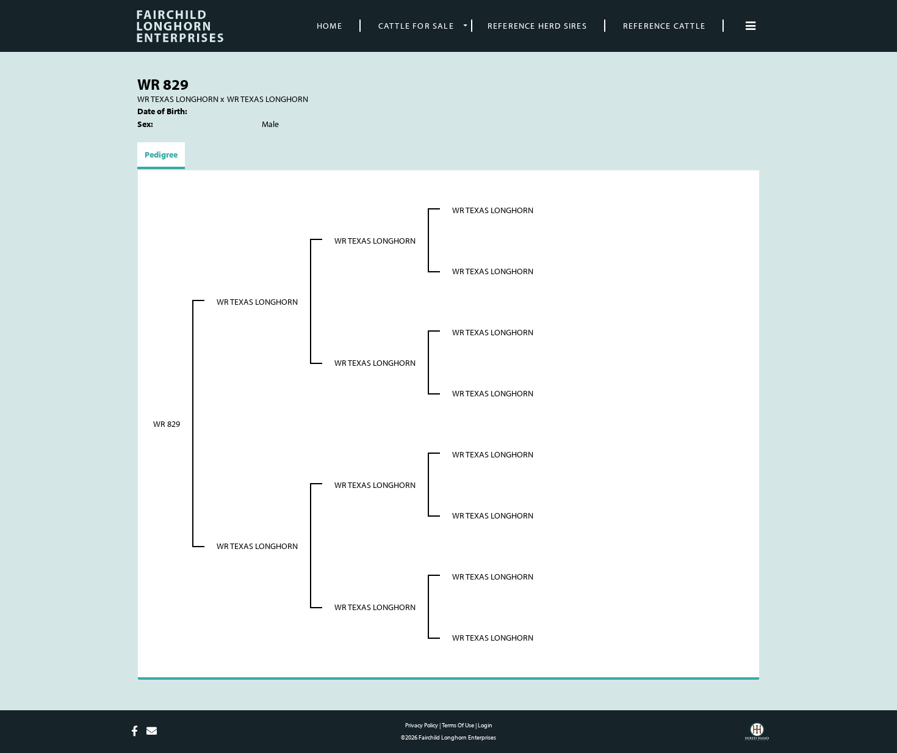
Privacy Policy (421, 725)
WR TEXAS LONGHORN (177, 98)
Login (485, 725)
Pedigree (161, 154)
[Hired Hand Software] (757, 735)
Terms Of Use (458, 725)
